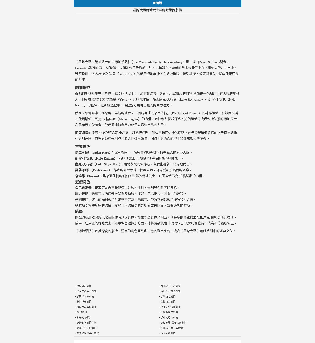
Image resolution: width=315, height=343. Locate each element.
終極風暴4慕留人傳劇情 (174, 322)
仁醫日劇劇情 (168, 301)
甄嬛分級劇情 (84, 286)
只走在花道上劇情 (86, 291)
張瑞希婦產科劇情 (86, 307)
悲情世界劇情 (84, 301)
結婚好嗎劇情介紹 (86, 322)
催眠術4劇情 (83, 317)
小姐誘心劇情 (168, 296)
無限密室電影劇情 (170, 291)
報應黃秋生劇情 (169, 312)
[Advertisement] (157, 36)
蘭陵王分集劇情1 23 (87, 328)
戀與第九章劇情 (85, 296)
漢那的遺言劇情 (169, 317)
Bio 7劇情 (82, 312)
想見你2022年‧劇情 (88, 333)
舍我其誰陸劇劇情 (170, 286)
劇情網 (157, 3)
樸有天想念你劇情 (170, 307)
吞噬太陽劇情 (168, 333)
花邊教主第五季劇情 (172, 328)
